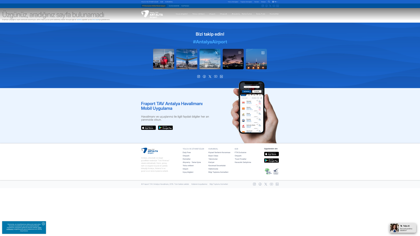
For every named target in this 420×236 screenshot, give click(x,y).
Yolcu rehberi (188, 165)
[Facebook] (266, 5)
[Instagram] (262, 5)
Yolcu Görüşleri (233, 2)
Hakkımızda (213, 169)
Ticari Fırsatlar (240, 159)
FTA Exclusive (240, 152)
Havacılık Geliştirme (243, 162)
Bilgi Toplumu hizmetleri (218, 172)
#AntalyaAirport (210, 41)
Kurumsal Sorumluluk (217, 165)
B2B (161, 2)
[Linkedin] (277, 5)
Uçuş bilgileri (188, 172)
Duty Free (187, 152)
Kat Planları (185, 6)
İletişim (263, 2)
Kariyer (211, 162)
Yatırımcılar (213, 159)
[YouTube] (274, 5)
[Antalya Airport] (152, 14)
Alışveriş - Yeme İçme (192, 162)
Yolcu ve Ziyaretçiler (149, 2)
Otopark (186, 156)
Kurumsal (169, 2)
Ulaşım (185, 169)
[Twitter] (270, 5)
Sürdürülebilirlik (174, 6)
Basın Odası (213, 156)
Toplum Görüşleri (246, 2)
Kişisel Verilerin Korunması (219, 152)
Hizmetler (187, 159)
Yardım (256, 2)
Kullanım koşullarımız (199, 184)
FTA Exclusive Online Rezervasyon (153, 6)
